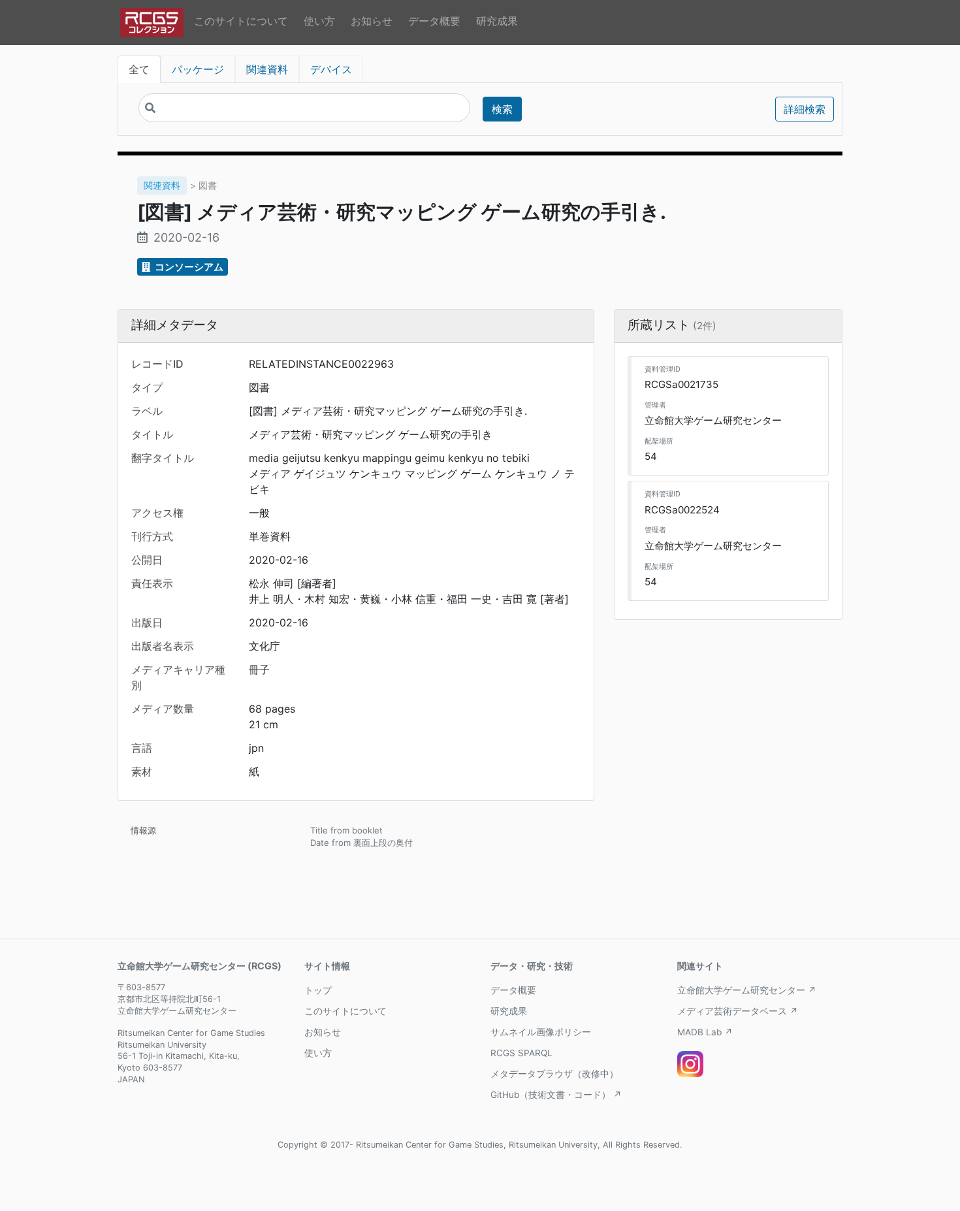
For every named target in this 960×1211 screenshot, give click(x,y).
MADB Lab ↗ (705, 1032)
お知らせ (371, 20)
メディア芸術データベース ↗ (737, 1011)
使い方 (319, 20)
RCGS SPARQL (521, 1053)
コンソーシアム (188, 267)
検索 (502, 109)
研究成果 (497, 20)
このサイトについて (241, 20)
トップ (318, 990)
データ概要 (434, 20)
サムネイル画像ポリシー (540, 1032)
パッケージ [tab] (198, 69)
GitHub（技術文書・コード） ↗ (556, 1095)
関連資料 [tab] (267, 69)
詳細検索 (804, 109)
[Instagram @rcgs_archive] (690, 1064)
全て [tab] (139, 69)
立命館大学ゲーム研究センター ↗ (746, 990)
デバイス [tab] (331, 69)
